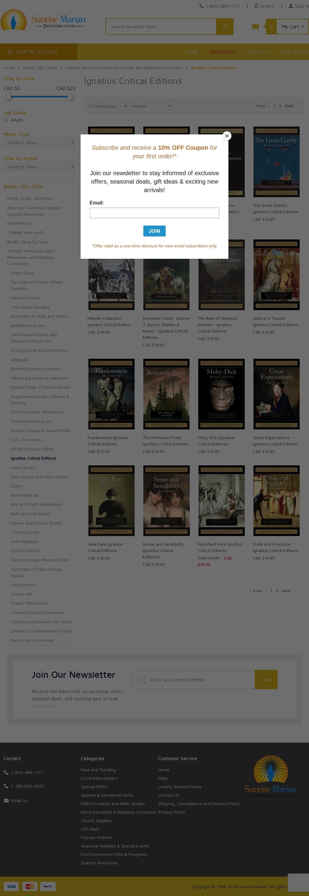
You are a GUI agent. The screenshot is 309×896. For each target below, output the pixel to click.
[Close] (226, 135)
